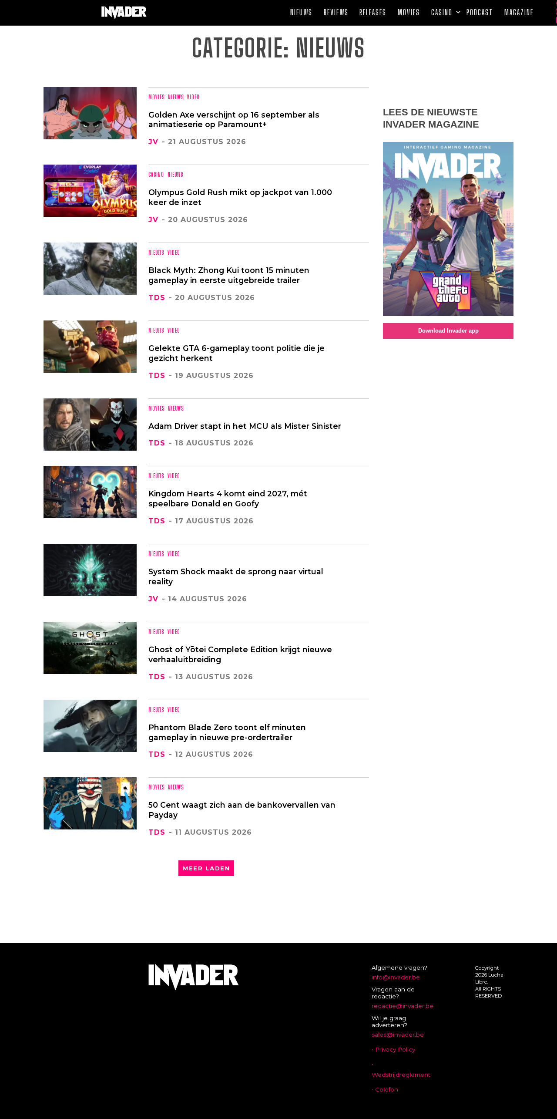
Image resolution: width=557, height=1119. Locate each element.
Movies (409, 12)
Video (193, 97)
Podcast (479, 12)
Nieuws (301, 12)
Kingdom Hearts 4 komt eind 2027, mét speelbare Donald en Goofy (227, 498)
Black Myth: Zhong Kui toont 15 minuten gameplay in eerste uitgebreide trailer (228, 275)
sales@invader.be (398, 1034)
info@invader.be (396, 977)
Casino (442, 12)
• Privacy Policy (393, 1049)
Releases (372, 12)
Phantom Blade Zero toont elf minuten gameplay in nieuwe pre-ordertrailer (227, 732)
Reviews (336, 12)
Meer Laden (206, 868)
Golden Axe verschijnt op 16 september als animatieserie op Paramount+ (233, 119)
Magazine (519, 12)
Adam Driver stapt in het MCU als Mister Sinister (244, 426)
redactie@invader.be (402, 1005)
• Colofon (385, 1089)
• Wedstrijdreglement (401, 1069)
